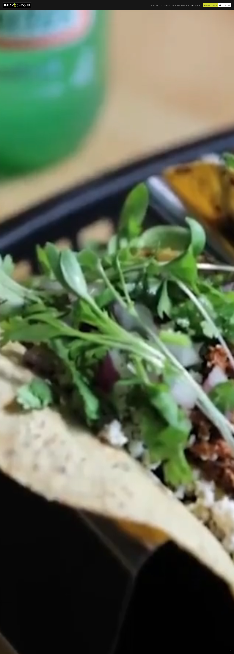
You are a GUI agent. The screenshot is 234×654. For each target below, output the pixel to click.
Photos (159, 5)
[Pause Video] (230, 650)
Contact (198, 5)
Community (175, 5)
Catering (166, 5)
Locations (185, 5)
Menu (153, 5)
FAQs (192, 5)
